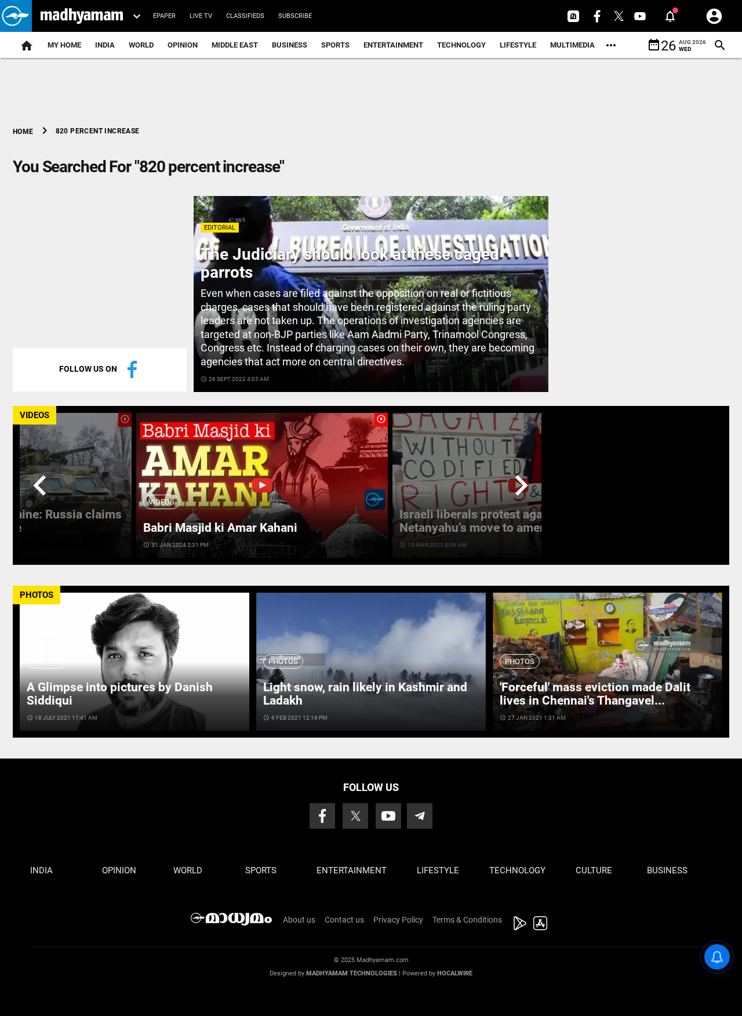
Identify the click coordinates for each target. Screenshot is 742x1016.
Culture (594, 870)
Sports (335, 45)
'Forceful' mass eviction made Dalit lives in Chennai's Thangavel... (595, 693)
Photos (46, 661)
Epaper (164, 16)
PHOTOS (36, 595)
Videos (161, 502)
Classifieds (245, 16)
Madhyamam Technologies (351, 973)
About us (299, 919)
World (141, 45)
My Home (64, 45)
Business (289, 45)
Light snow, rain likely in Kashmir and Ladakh (365, 693)
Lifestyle (518, 45)
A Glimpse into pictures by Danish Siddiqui (120, 693)
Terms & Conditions (467, 919)
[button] (16, 16)
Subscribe (295, 16)
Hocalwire (454, 973)
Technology (461, 45)
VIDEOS (34, 415)
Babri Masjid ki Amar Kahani (220, 528)
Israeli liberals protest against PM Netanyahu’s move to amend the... (492, 521)
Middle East (235, 45)
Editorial (219, 227)
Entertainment (393, 45)
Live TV (201, 16)
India (105, 45)
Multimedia (572, 45)
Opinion (183, 45)
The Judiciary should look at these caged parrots (350, 263)
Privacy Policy (398, 919)
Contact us (344, 919)
